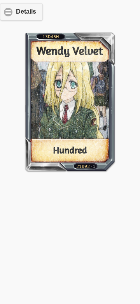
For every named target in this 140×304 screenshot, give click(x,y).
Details (26, 11)
